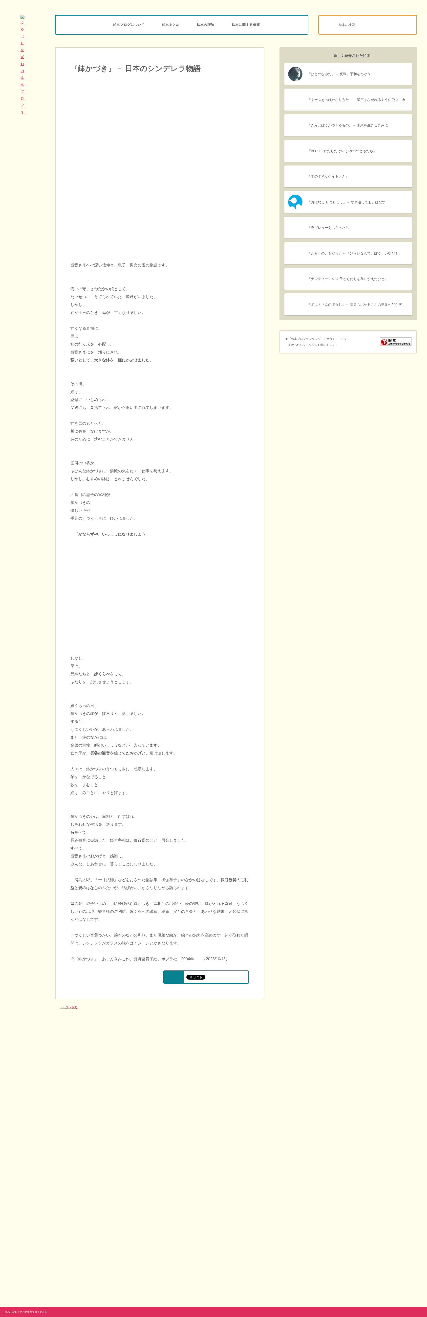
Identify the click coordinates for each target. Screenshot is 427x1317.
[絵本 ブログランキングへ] (395, 343)
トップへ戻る (69, 1007)
